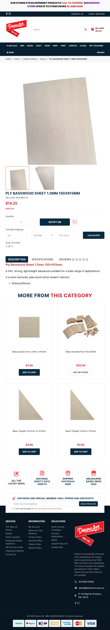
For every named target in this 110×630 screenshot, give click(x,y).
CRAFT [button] (39, 46)
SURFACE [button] (73, 46)
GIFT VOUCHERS (96, 46)
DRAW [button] (47, 46)
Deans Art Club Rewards (36, 532)
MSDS (54, 540)
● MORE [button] (10, 52)
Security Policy (35, 540)
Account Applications (57, 535)
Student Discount (59, 543)
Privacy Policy (56, 509)
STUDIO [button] (83, 46)
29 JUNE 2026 (75, 6)
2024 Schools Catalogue (57, 528)
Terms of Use (35, 544)
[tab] (17, 259)
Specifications (42, 259)
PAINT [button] (55, 46)
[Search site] (86, 29)
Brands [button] (100, 52)
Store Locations (13, 537)
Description (17, 259)
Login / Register (96, 14)
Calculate (94, 235)
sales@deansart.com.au (91, 588)
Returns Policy (35, 548)
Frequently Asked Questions (14, 542)
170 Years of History (11, 528)
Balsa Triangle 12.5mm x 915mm (81, 431)
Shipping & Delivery (15, 551)
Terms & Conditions (41, 509)
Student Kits (57, 547)
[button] (74, 222)
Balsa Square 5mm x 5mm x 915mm (29, 351)
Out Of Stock (80, 372)
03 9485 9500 (86, 581)
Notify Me (55, 222)
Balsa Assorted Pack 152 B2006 (81, 351)
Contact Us (11, 554)
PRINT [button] (63, 46)
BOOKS (30, 46)
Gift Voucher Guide (14, 547)
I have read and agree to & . (38, 509)
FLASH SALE (12, 46)
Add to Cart (29, 372)
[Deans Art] (16, 29)
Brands (9, 533)
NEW (22, 46)
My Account (34, 527)
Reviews (65, 259)
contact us (77, 14)
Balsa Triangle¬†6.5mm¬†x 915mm (29, 431)
